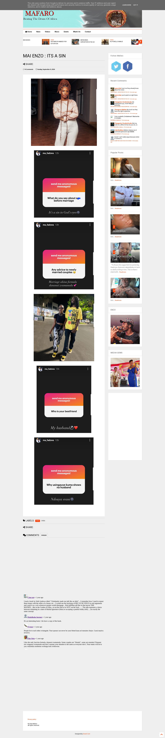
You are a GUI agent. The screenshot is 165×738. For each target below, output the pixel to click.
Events (66, 32)
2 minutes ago (133, 92)
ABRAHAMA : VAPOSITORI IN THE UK (40, 41)
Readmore (118, 180)
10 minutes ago (133, 113)
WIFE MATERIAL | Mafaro (117, 127)
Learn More (126, 5)
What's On (76, 32)
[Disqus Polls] (64, 566)
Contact (88, 32)
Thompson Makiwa (120, 109)
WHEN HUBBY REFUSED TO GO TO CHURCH (121, 140)
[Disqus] (64, 622)
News (38, 32)
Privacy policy (32, 719)
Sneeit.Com (86, 734)
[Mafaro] (82, 26)
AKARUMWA (119, 231)
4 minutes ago (133, 99)
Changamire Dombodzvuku (123, 102)
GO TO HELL (119, 203)
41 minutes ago (125, 134)
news (64, 40)
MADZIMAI (126, 41)
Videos (47, 32)
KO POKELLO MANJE (69, 41)
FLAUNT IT (118, 294)
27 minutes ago (127, 127)
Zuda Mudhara (118, 130)
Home (29, 32)
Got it (135, 5)
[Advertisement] (125, 426)
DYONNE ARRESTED (123, 174)
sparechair (117, 88)
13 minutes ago (125, 120)
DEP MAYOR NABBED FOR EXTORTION (120, 106)
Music (57, 32)
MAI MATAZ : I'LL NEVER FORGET (100, 42)
